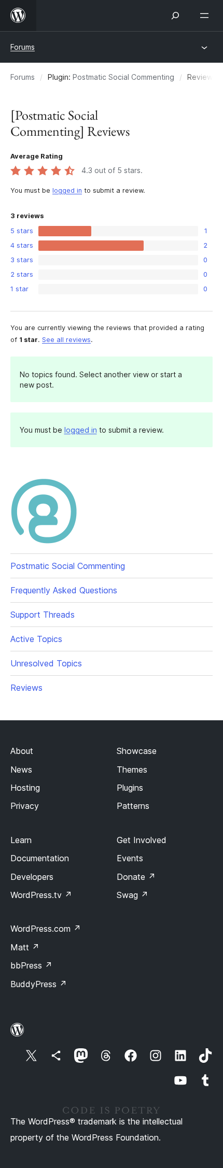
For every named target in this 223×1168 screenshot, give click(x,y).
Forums (22, 46)
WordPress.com (45, 928)
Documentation (39, 858)
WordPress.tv (41, 895)
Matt (24, 947)
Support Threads (42, 614)
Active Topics (36, 639)
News (21, 769)
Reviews (26, 687)
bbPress (31, 965)
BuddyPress (38, 984)
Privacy (24, 806)
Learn (21, 840)
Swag (132, 895)
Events (130, 858)
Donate (136, 877)
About (21, 751)
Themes (132, 769)
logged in (67, 190)
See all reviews (66, 340)
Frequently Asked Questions (63, 590)
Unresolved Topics (46, 663)
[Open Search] (175, 15)
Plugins (130, 787)
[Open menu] (206, 15)
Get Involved (141, 840)
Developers (31, 877)
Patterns (133, 806)
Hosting (25, 787)
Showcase (137, 751)
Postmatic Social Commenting (123, 77)
